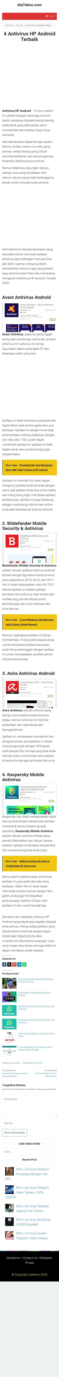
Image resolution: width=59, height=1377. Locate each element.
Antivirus (39, 1063)
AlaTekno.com (29, 5)
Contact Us (30, 1258)
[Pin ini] (14, 964)
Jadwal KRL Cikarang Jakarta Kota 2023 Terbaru (15, 1073)
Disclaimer (13, 1258)
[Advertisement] (29, 77)
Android (17, 1063)
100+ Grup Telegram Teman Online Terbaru (45, 1073)
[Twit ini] (9, 964)
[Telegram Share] (19, 964)
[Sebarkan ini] (4, 964)
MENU (52, 16)
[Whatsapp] (24, 964)
